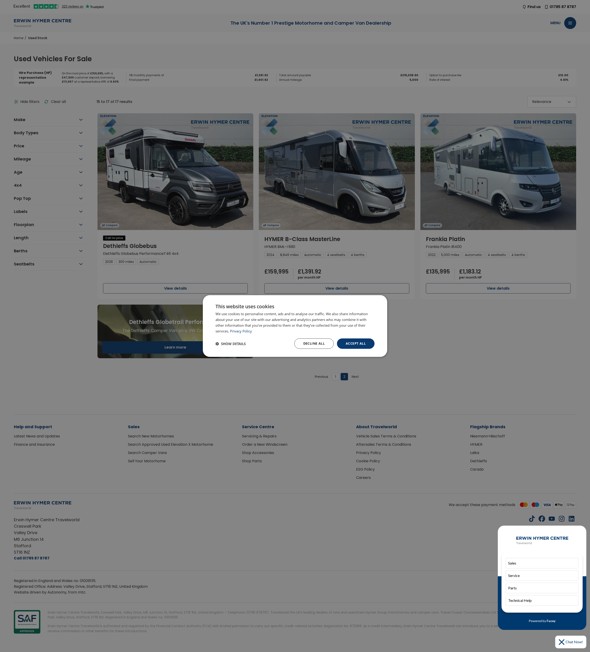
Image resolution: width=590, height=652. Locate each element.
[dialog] (295, 326)
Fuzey (551, 621)
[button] (230, 343)
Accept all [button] (356, 343)
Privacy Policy (241, 331)
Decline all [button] (314, 343)
